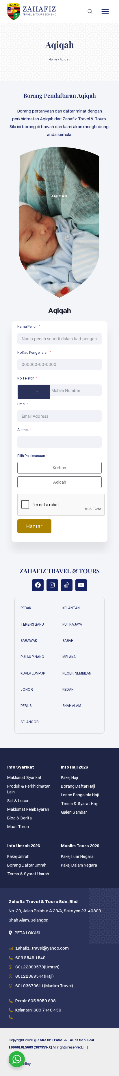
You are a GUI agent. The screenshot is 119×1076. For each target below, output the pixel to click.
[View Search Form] (89, 11)
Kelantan (71, 608)
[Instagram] (52, 585)
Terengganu (32, 624)
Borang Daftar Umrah (27, 865)
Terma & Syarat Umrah (28, 873)
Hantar (34, 526)
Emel (21, 404)
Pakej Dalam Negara (79, 865)
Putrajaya (72, 624)
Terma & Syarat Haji (79, 803)
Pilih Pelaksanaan (31, 456)
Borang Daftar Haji (78, 786)
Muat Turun (18, 826)
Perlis (26, 705)
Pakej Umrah (18, 856)
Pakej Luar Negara (77, 856)
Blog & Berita (19, 818)
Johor (27, 689)
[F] (85, 1047)
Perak (26, 608)
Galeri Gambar (74, 812)
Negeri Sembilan (76, 673)
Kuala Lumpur (33, 673)
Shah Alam (71, 705)
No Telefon (25, 378)
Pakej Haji (69, 777)
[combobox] (34, 392)
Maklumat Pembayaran (28, 809)
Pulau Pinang (32, 657)
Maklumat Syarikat (24, 777)
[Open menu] (105, 11)
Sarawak (29, 640)
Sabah (67, 640)
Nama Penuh (27, 326)
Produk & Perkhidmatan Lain (29, 789)
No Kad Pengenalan (33, 352)
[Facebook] (38, 585)
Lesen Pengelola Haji (80, 794)
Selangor (30, 722)
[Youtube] (81, 585)
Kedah (68, 689)
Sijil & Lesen (18, 800)
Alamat (23, 430)
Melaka (69, 657)
